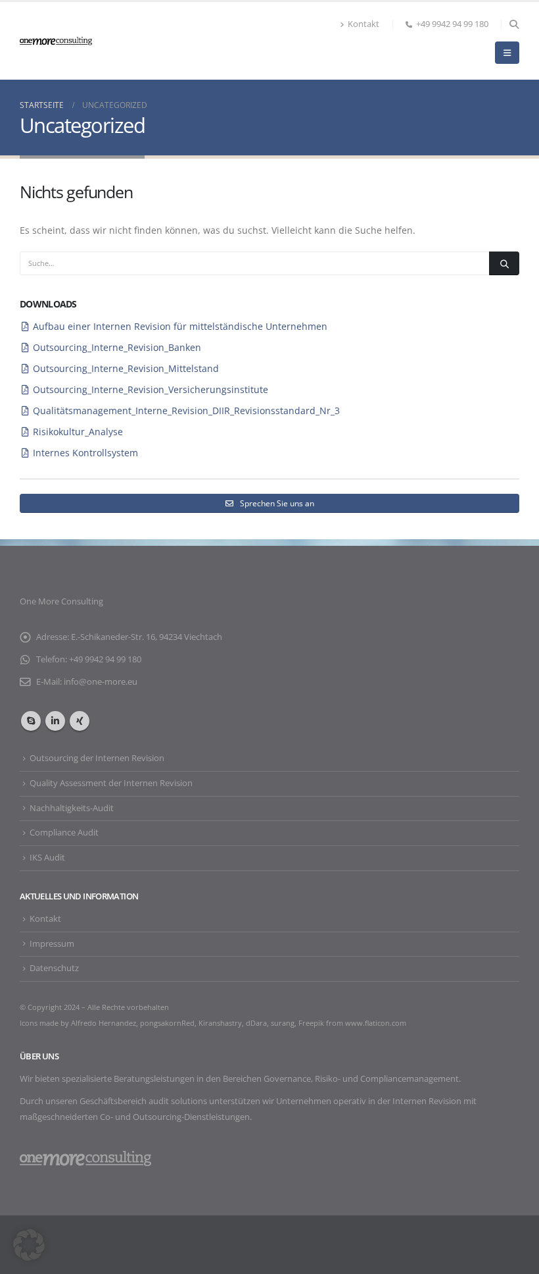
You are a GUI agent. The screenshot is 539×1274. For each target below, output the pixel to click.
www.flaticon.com (375, 1023)
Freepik (312, 1023)
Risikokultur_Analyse (78, 431)
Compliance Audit (64, 832)
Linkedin (55, 721)
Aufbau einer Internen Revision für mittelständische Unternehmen (180, 326)
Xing (79, 721)
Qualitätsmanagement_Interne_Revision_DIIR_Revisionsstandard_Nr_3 (186, 410)
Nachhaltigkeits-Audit (72, 808)
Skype (31, 721)
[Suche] (504, 263)
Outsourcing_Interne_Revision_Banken (117, 347)
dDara (256, 1023)
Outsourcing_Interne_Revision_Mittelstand (126, 368)
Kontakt (363, 24)
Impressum (52, 943)
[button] (513, 24)
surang (282, 1023)
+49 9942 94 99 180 (452, 24)
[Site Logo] (56, 40)
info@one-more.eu (100, 681)
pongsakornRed (167, 1023)
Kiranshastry (220, 1023)
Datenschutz (54, 968)
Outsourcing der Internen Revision (97, 758)
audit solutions (178, 1101)
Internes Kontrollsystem (85, 452)
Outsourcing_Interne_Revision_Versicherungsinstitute (150, 389)
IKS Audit (47, 857)
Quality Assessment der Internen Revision (111, 783)
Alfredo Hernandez (103, 1023)
